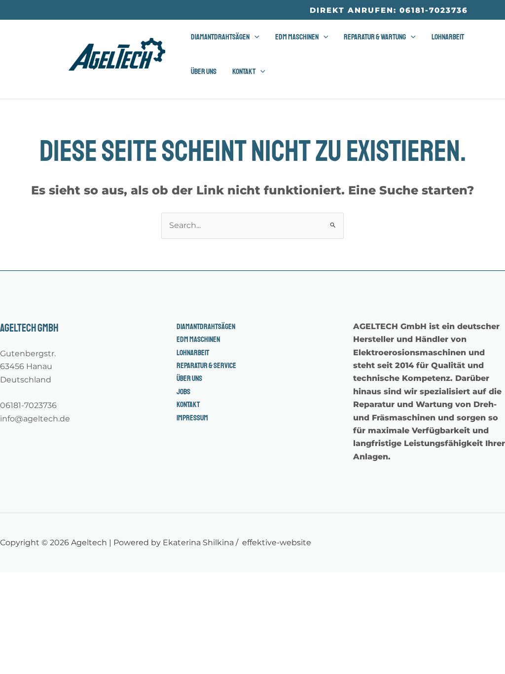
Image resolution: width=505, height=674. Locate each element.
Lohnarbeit (193, 353)
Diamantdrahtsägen (206, 327)
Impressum (192, 418)
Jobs (183, 392)
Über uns (189, 378)
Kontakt (188, 405)
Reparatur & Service (206, 366)
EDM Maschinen (198, 339)
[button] (389, 10)
